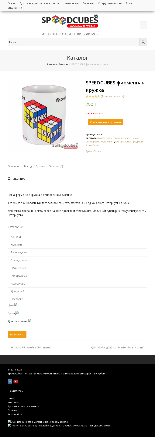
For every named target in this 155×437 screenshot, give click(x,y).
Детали (40, 166)
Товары (63, 64)
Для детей (17, 291)
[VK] (10, 381)
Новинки (16, 244)
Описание (14, 166)
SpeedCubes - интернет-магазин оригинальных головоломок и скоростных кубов (56, 373)
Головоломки (19, 275)
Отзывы (13, 410)
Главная (52, 64)
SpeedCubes (93, 151)
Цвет (11, 305)
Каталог (16, 236)
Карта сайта (15, 414)
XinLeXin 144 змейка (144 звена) (31, 347)
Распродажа (19, 252)
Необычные (18, 268)
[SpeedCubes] (70, 24)
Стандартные (19, 260)
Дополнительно (18, 321)
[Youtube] (15, 381)
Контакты (13, 402)
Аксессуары (18, 283)
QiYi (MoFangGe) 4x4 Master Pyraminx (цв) (117, 347)
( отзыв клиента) (112, 96)
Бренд (28, 166)
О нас (11, 398)
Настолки (17, 299)
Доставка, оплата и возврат (24, 406)
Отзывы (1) (56, 166)
